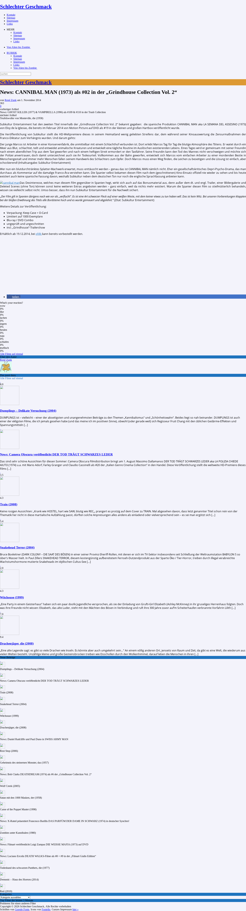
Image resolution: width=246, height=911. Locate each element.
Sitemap (11, 17)
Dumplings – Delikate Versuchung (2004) (28, 410)
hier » (75, 909)
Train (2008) (8, 504)
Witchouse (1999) (12, 597)
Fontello (46, 909)
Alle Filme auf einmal (11, 353)
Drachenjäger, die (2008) (17, 643)
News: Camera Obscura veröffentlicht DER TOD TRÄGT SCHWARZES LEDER (56, 454)
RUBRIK (12, 52)
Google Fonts (22, 909)
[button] (13, 297)
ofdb (39, 234)
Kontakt (11, 14)
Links (10, 23)
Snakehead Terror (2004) (17, 547)
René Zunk (11, 100)
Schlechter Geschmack (26, 7)
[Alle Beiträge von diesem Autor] (6, 372)
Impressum (12, 20)
